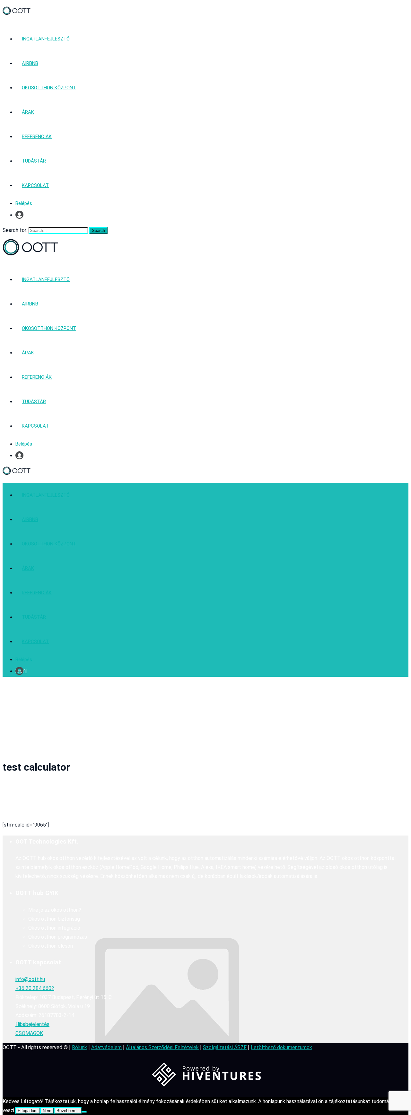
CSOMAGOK (29, 1033)
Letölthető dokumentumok (281, 1047)
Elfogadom (28, 1110)
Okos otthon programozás (57, 937)
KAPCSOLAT (35, 185)
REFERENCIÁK (37, 136)
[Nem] (84, 1112)
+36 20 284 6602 (34, 988)
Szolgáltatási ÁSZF (225, 1047)
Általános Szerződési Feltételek (162, 1047)
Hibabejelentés (32, 1024)
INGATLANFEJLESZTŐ (46, 39)
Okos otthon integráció (54, 928)
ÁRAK (28, 112)
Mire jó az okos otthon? (54, 910)
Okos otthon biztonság (54, 919)
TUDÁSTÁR (34, 161)
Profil (21, 215)
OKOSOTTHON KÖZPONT (49, 88)
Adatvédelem (106, 1047)
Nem (47, 1110)
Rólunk (79, 1047)
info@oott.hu (30, 979)
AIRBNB (30, 63)
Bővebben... (68, 1110)
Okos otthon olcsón (50, 946)
